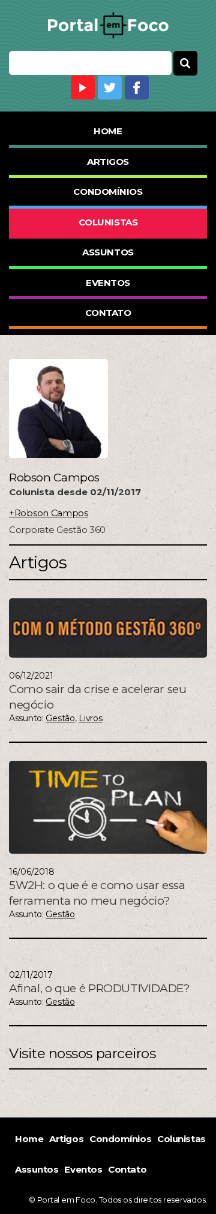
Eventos (108, 282)
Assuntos (107, 252)
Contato (108, 312)
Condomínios (107, 191)
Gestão (60, 718)
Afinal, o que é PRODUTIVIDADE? (99, 988)
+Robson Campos (48, 513)
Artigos (108, 161)
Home (108, 131)
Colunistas (108, 222)
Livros (90, 718)
